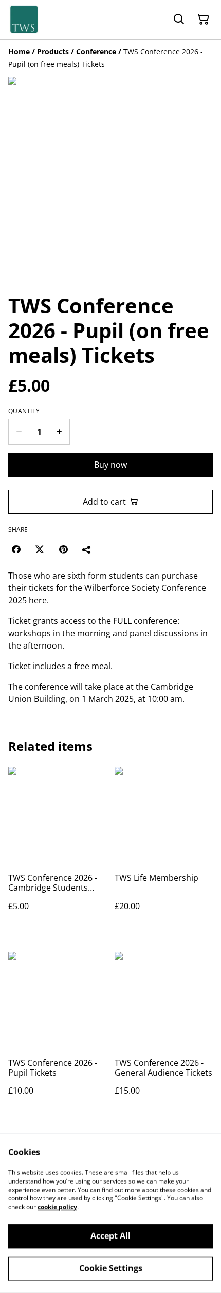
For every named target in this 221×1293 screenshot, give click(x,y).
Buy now (110, 464)
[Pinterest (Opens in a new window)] (63, 549)
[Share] (87, 549)
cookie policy (57, 1207)
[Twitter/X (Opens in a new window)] (39, 549)
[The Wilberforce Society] (24, 19)
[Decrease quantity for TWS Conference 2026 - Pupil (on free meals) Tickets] (18, 432)
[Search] (179, 19)
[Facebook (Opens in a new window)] (16, 549)
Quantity (24, 411)
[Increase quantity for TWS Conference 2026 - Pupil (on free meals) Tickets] (59, 432)
